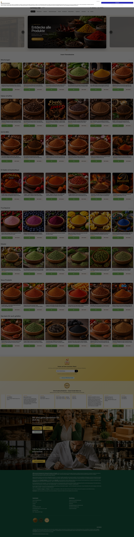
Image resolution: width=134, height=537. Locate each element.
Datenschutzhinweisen (70, 4)
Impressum (98, 1)
